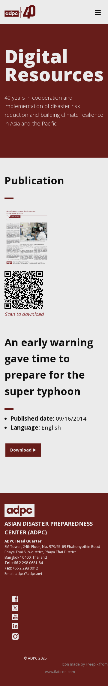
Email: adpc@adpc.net (23, 573)
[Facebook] (15, 599)
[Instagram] (15, 636)
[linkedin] (15, 626)
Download (21, 450)
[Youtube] (15, 617)
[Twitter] (15, 608)
